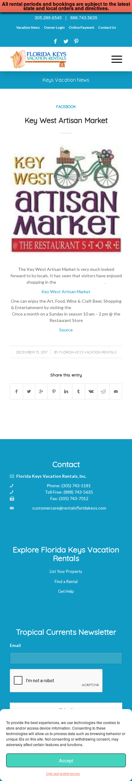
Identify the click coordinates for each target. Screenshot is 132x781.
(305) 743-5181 (76, 485)
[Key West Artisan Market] (66, 200)
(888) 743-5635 (78, 492)
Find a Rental (66, 581)
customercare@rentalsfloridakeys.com (69, 507)
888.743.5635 (83, 17)
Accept (66, 760)
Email (15, 645)
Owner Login (54, 27)
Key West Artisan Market (66, 120)
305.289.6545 (48, 17)
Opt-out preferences (63, 773)
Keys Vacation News (66, 80)
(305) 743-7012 (73, 498)
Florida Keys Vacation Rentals (87, 352)
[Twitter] (66, 41)
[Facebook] (55, 41)
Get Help (66, 591)
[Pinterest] (76, 41)
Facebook (66, 106)
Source (66, 329)
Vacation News (28, 27)
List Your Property (66, 571)
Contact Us (107, 27)
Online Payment (81, 27)
